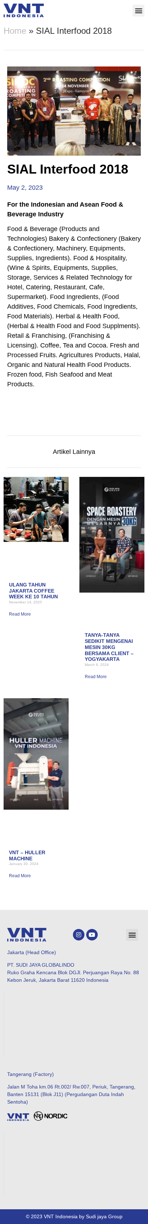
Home (15, 31)
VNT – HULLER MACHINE (27, 855)
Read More (20, 614)
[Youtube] (92, 934)
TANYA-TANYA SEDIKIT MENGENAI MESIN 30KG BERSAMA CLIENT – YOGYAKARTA (109, 647)
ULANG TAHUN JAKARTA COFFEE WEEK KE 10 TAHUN (33, 591)
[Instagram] (78, 934)
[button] (138, 11)
